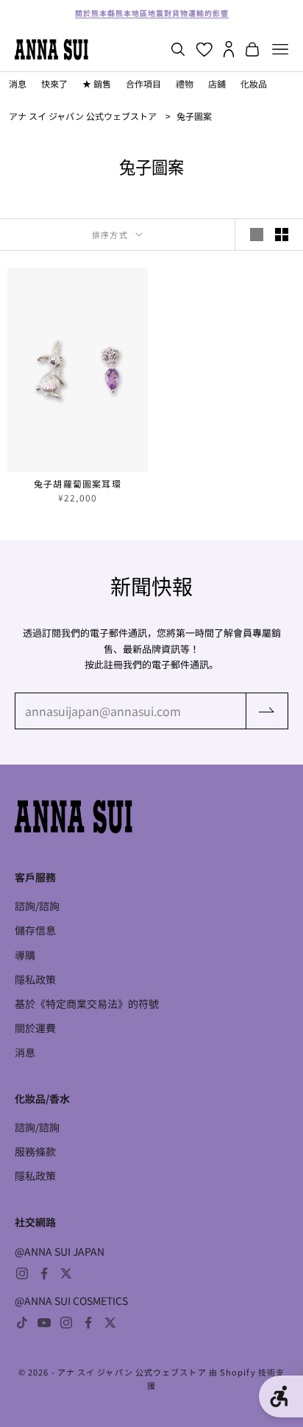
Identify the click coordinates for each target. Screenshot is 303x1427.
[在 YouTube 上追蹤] (44, 1322)
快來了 (54, 83)
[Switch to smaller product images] (281, 234)
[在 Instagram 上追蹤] (22, 1273)
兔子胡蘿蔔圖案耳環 (77, 484)
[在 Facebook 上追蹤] (44, 1273)
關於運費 (35, 1027)
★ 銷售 (96, 83)
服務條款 (35, 1151)
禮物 (184, 83)
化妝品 (253, 83)
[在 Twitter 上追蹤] (66, 1273)
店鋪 (217, 83)
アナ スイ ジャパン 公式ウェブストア (83, 116)
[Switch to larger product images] (256, 234)
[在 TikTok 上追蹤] (22, 1322)
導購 (25, 955)
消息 (17, 83)
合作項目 (143, 83)
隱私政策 (35, 979)
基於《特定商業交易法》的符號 (87, 1003)
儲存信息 (35, 930)
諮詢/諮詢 (37, 905)
